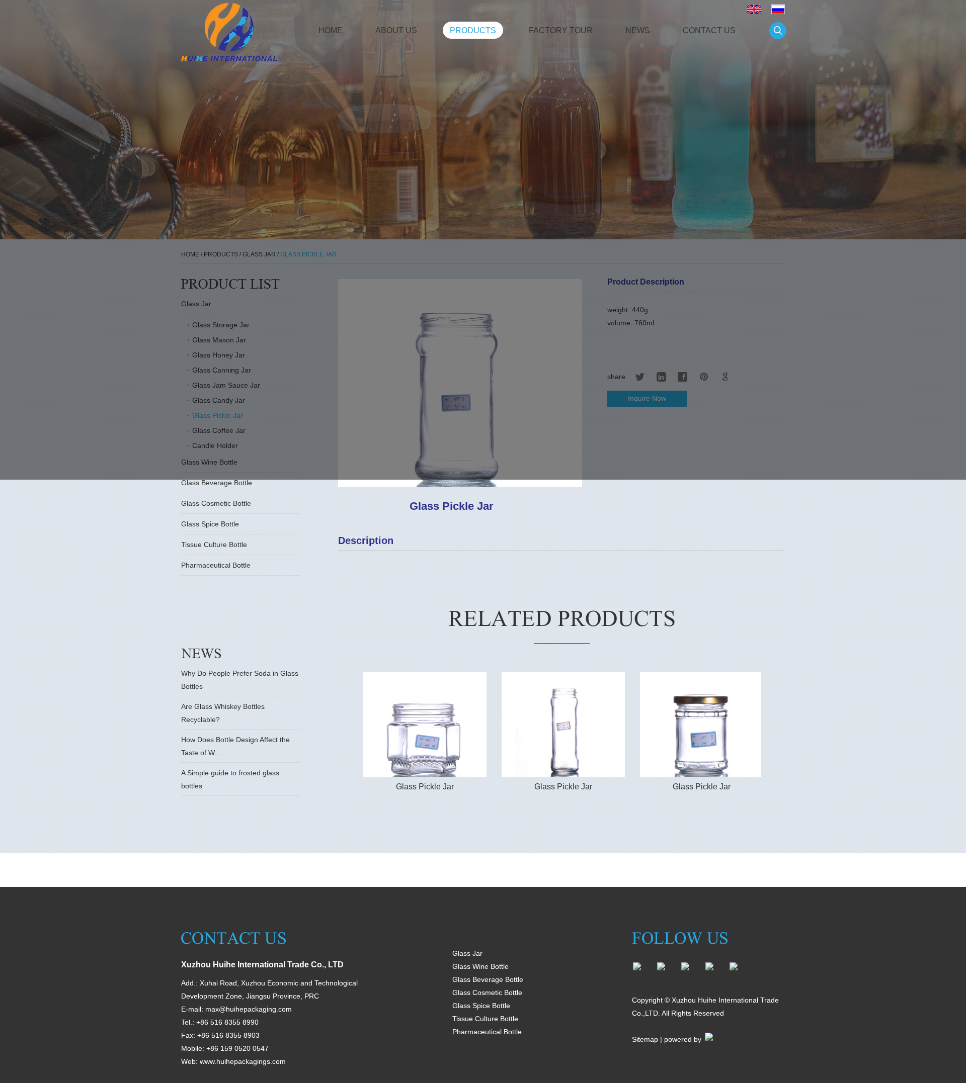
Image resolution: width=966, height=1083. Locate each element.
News (637, 30)
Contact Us (709, 30)
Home (330, 30)
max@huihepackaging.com (248, 1009)
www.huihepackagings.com (243, 1061)
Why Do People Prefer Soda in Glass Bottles (239, 679)
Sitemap (645, 1039)
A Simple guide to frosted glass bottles (230, 779)
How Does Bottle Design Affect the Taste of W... (235, 746)
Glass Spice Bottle (210, 524)
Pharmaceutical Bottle (216, 565)
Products (473, 30)
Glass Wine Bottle (480, 966)
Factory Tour (561, 30)
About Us (396, 30)
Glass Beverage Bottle (216, 483)
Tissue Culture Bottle (214, 544)
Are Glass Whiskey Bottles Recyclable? (223, 713)
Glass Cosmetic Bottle (216, 503)
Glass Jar (467, 953)
